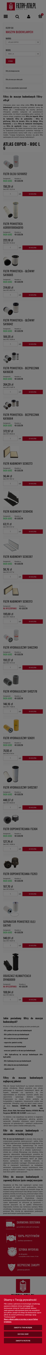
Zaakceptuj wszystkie (23, 1341)
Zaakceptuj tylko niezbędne (23, 1327)
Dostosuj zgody (23, 1334)
